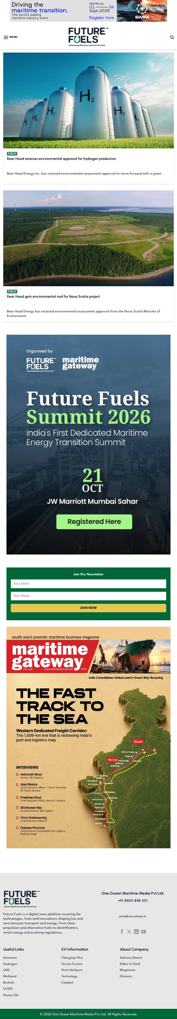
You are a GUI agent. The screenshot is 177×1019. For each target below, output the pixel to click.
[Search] (172, 37)
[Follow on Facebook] (121, 932)
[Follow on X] (129, 932)
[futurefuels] (88, 37)
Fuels (12, 153)
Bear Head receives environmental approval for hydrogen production (61, 158)
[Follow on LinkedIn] (136, 932)
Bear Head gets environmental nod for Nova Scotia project (53, 296)
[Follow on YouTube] (143, 932)
